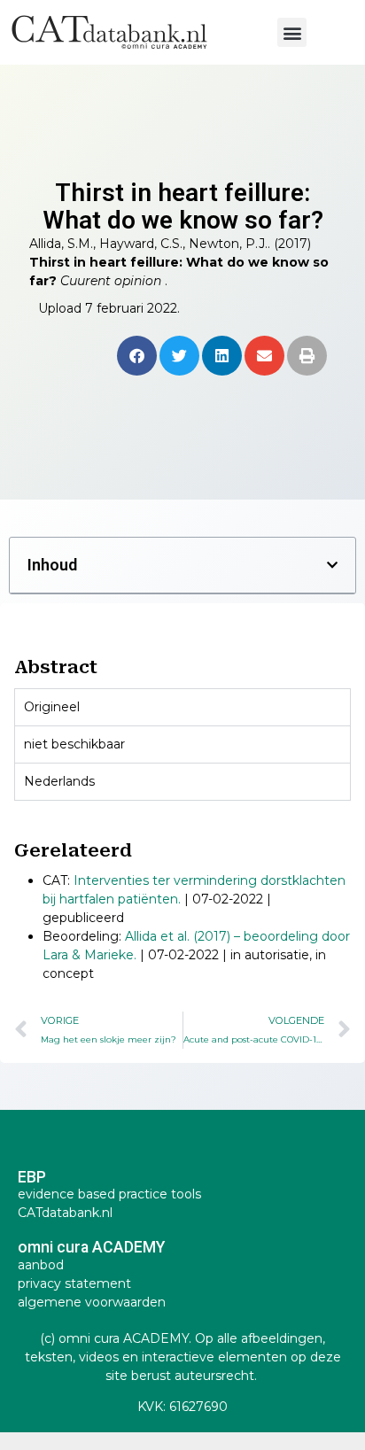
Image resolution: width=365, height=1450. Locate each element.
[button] (292, 32)
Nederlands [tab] (59, 781)
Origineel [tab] (52, 707)
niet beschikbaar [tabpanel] (74, 744)
